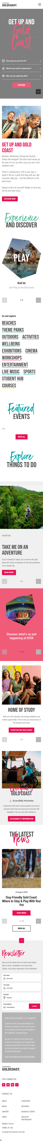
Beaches (9, 323)
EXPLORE (21, 85)
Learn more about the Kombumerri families (20, 1057)
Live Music (11, 372)
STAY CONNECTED (9, 1079)
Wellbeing (11, 344)
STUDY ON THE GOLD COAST (21, 730)
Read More (21, 913)
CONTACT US (7, 1094)
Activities (30, 337)
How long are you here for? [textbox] (16, 61)
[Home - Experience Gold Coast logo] (9, 4)
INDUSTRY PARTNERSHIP (27, 1118)
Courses (9, 385)
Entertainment (15, 365)
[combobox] (21, 60)
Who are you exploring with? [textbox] (17, 76)
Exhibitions (12, 351)
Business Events (28, 1111)
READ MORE (9, 572)
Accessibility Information (21, 818)
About (4, 1101)
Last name (6, 984)
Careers (5, 1111)
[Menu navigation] (39, 4)
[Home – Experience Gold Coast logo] (11, 1068)
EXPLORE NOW (10, 199)
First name (6, 975)
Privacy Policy (8, 1124)
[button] (38, 91)
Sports (29, 372)
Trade (4, 1117)
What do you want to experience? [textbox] (18, 68)
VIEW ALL (21, 437)
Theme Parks (13, 330)
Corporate (26, 1101)
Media (4, 1106)
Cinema (31, 351)
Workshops (12, 358)
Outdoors (10, 337)
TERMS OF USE (7, 1128)
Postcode (6, 994)
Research (25, 1106)
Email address (7, 1004)
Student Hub (12, 379)
